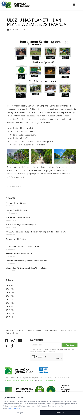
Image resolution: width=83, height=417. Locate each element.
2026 (8, 285)
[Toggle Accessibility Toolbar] (3, 3)
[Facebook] (6, 341)
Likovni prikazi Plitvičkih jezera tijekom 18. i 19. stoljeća (26, 268)
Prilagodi (20, 413)
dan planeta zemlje (14, 187)
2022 (8, 299)
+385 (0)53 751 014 (27, 380)
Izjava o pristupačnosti (68, 331)
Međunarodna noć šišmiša (16, 203)
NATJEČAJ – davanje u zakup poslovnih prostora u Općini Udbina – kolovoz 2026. (36, 232)
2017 (8, 317)
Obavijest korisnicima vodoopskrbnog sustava (23, 246)
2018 (8, 313)
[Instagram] (13, 341)
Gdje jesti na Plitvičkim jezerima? (18, 217)
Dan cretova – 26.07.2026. (16, 239)
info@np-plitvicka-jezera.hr (49, 380)
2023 (8, 296)
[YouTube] (20, 341)
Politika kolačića (14, 408)
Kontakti (39, 331)
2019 (8, 310)
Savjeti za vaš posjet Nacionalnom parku (21, 225)
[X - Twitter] (6, 346)
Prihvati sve (60, 413)
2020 (8, 306)
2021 (8, 303)
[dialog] (41, 404)
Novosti (10, 198)
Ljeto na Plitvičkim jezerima (16, 210)
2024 (8, 292)
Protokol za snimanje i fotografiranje (21, 331)
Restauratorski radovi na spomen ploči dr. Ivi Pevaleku (26, 261)
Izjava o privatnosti (51, 331)
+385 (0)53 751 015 (13, 380)
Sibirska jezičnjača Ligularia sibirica (19, 253)
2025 (8, 289)
